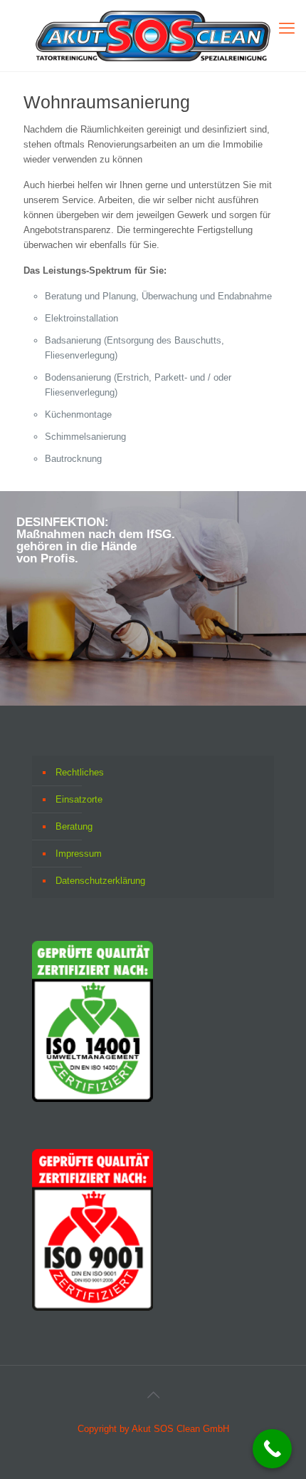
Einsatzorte (79, 799)
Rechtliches (80, 772)
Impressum (79, 853)
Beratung (74, 826)
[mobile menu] (287, 28)
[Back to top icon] (153, 1395)
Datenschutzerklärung (100, 880)
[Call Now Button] (272, 1448)
